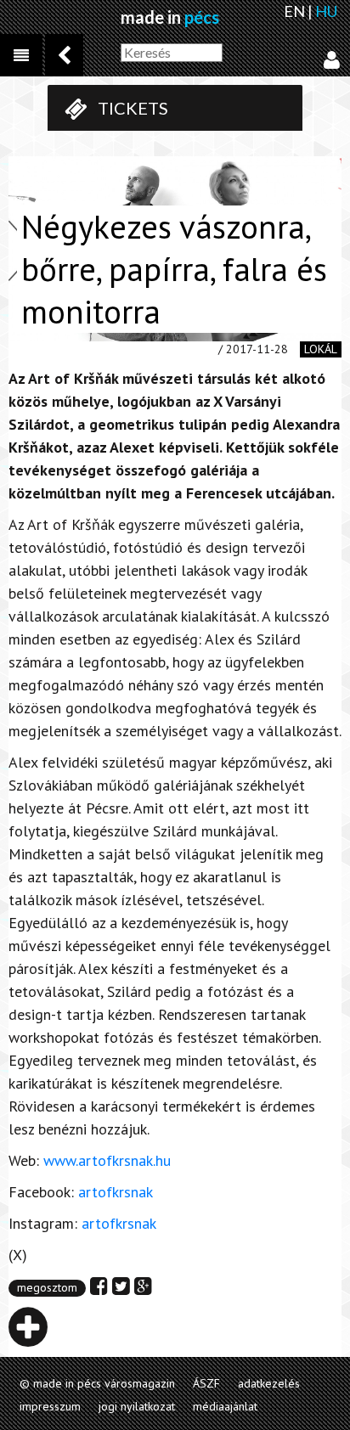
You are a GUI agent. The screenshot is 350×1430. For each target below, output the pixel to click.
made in (170, 17)
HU (326, 11)
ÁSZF (206, 1383)
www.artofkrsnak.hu (107, 1160)
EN (294, 11)
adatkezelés (269, 1383)
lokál (320, 349)
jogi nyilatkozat (137, 1406)
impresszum (50, 1406)
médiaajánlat (225, 1406)
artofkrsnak (115, 1192)
